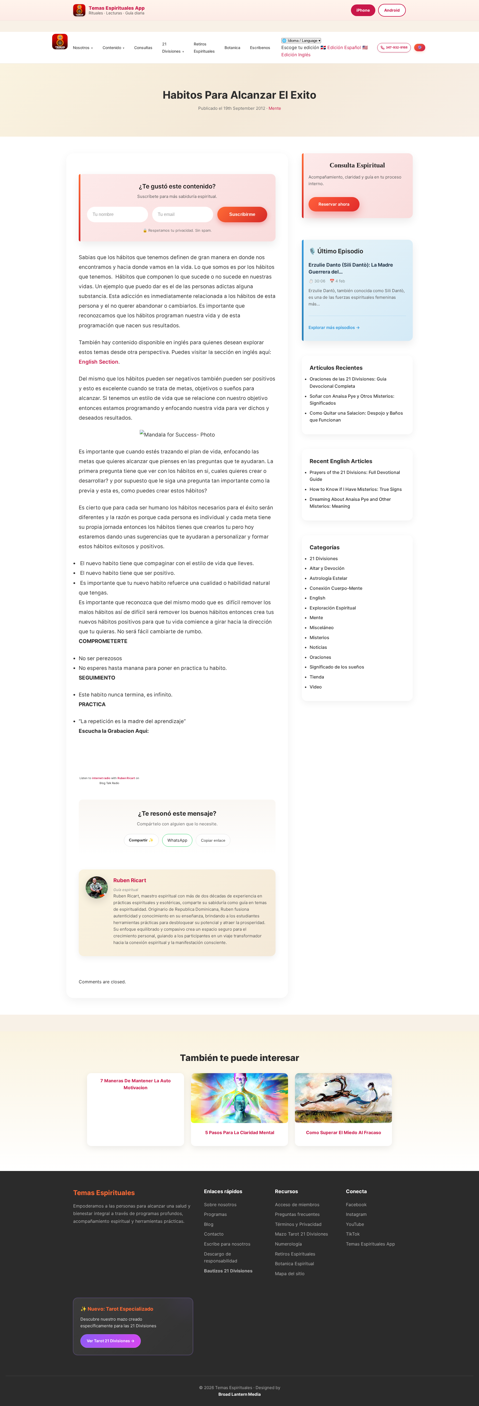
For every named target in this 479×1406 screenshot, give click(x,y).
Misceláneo (322, 627)
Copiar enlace (213, 840)
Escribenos (260, 47)
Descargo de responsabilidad (220, 1257)
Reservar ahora (334, 204)
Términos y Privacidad (298, 1224)
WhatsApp (177, 840)
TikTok (353, 1234)
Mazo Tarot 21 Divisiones (301, 1234)
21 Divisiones (324, 558)
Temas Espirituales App (370, 1244)
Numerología (288, 1244)
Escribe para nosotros (227, 1244)
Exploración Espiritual (333, 608)
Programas (215, 1214)
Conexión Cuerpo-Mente (336, 588)
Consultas (143, 47)
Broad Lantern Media (239, 1394)
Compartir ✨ (141, 840)
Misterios (319, 637)
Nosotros (81, 47)
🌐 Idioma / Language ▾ (301, 41)
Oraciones (320, 657)
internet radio (101, 778)
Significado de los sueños (337, 667)
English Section (98, 362)
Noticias (318, 647)
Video (316, 687)
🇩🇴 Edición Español (340, 47)
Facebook (356, 1204)
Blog (208, 1224)
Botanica (232, 47)
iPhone (363, 10)
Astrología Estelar (328, 578)
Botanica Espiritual (294, 1263)
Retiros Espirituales (295, 1254)
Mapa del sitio (290, 1273)
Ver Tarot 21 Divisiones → (110, 1340)
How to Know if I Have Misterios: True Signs (356, 489)
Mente (275, 108)
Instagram (356, 1214)
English (317, 598)
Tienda (317, 677)
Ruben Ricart (126, 778)
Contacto (214, 1234)
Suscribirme (242, 214)
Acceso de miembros (297, 1204)
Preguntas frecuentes (297, 1214)
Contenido (112, 47)
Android (392, 10)
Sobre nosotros (220, 1204)
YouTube (355, 1224)
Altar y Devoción (327, 568)
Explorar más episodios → (334, 327)
